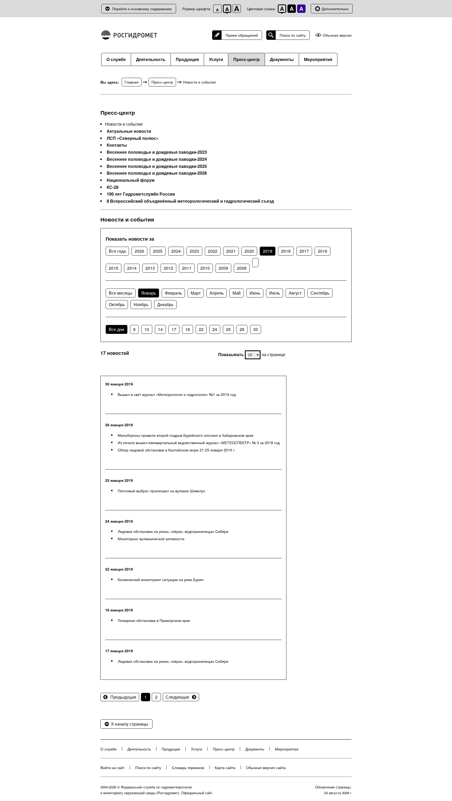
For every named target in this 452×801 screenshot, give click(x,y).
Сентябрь (319, 293)
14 (160, 329)
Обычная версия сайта (266, 767)
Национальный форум (131, 180)
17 (174, 329)
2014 (132, 268)
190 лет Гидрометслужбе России (141, 194)
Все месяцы (120, 293)
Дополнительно (335, 8)
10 (146, 329)
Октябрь (117, 304)
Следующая (177, 697)
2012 (168, 268)
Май (237, 293)
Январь (148, 293)
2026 (139, 251)
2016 (322, 251)
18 (187, 329)
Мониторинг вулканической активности (151, 538)
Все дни (116, 329)
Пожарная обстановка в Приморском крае (154, 620)
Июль (274, 293)
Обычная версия (337, 35)
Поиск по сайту (293, 35)
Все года (117, 251)
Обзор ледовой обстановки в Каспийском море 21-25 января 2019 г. (176, 449)
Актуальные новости (129, 131)
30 (255, 329)
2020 (249, 251)
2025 (157, 251)
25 (228, 329)
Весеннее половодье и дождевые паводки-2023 (157, 152)
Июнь (255, 293)
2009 (223, 268)
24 (214, 329)
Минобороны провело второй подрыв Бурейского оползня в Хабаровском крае (185, 435)
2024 (176, 251)
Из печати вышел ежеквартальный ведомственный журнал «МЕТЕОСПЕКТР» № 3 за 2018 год (199, 442)
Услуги (216, 59)
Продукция (187, 59)
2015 (113, 268)
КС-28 (112, 187)
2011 (186, 268)
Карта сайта (225, 767)
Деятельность (151, 59)
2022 (212, 251)
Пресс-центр (246, 59)
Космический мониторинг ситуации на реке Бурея (161, 579)
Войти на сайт (112, 767)
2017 (304, 251)
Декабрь (165, 304)
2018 (286, 251)
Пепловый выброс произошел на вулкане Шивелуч (161, 490)
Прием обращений (241, 35)
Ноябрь (141, 304)
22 (201, 329)
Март (196, 293)
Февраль (173, 293)
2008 (241, 268)
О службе (116, 59)
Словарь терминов (188, 767)
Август (295, 293)
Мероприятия (318, 59)
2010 (205, 268)
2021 (231, 251)
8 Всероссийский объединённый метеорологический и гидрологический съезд (190, 201)
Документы (282, 59)
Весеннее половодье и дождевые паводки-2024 (157, 159)
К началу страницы (129, 724)
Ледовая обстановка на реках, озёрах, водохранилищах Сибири (173, 531)
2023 (194, 251)
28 (242, 329)
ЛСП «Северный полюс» (133, 138)
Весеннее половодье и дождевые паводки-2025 (157, 166)
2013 (150, 268)
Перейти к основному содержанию (142, 8)
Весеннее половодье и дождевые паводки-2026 (157, 173)
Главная (132, 82)
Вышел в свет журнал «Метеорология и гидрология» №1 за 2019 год (177, 394)
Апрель (217, 293)
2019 (267, 251)
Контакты (117, 145)
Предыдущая (123, 697)
